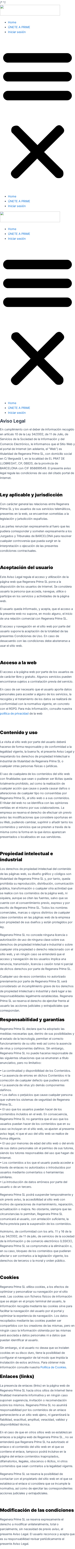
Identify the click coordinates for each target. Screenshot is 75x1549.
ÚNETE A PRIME (19, 27)
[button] (37, 114)
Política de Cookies (53, 1367)
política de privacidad (14, 713)
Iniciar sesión (17, 32)
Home (12, 22)
